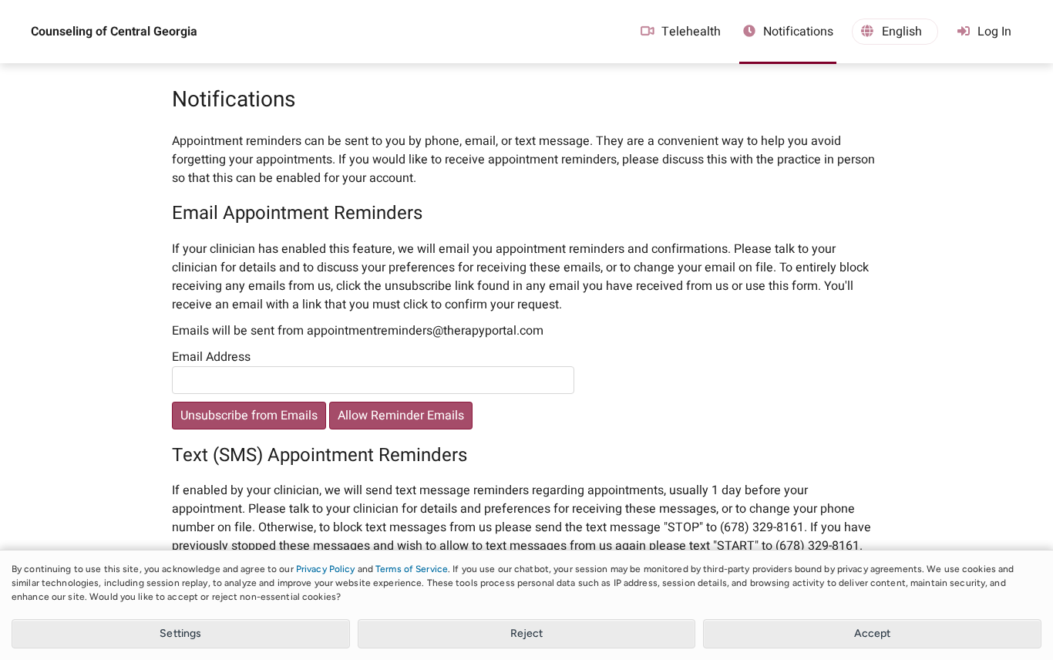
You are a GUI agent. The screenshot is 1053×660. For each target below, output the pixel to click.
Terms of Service (411, 569)
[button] (895, 32)
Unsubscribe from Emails (249, 415)
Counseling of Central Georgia (114, 32)
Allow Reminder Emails (401, 415)
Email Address (211, 357)
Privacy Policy (325, 569)
